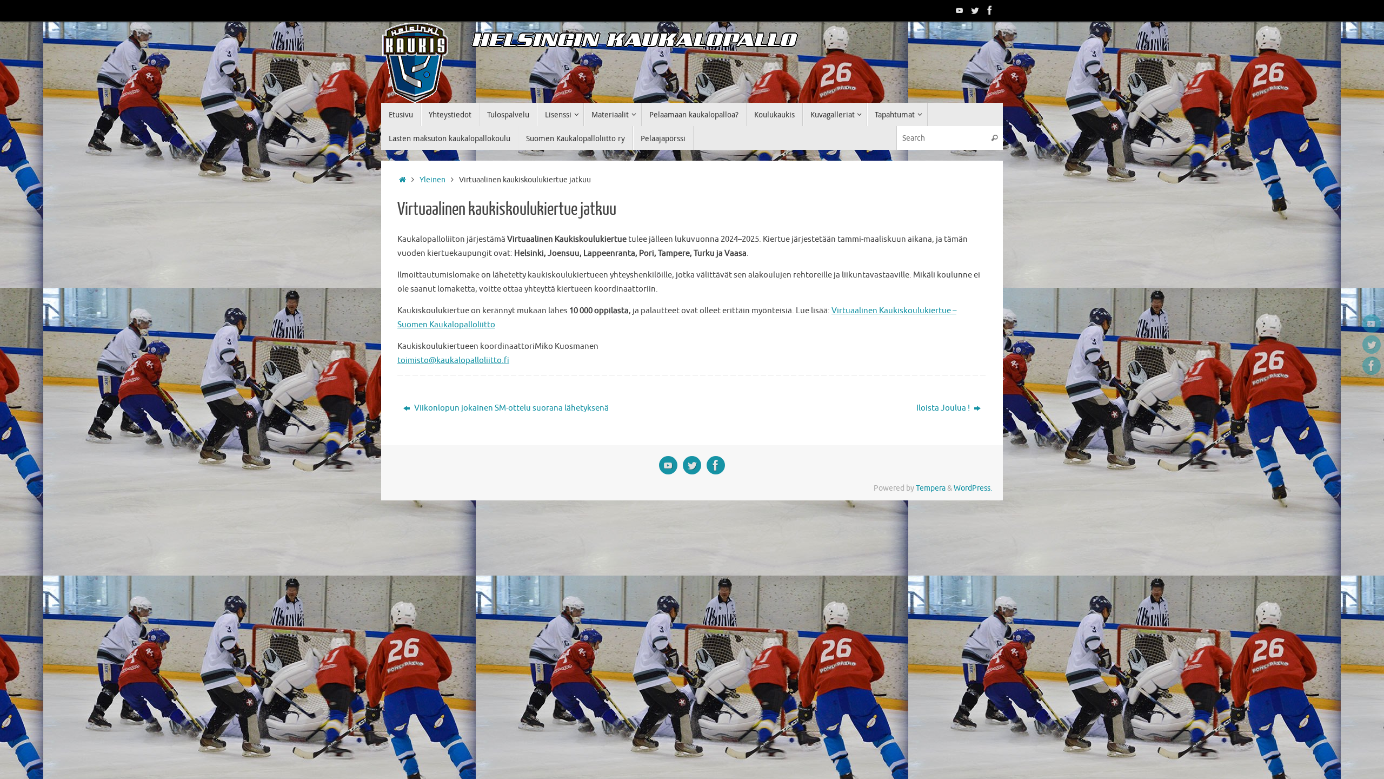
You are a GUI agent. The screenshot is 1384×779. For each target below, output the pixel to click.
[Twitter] (974, 10)
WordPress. (973, 488)
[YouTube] (959, 10)
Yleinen (432, 179)
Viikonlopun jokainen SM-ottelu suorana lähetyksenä (510, 408)
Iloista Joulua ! (944, 408)
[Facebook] (989, 10)
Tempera (931, 488)
